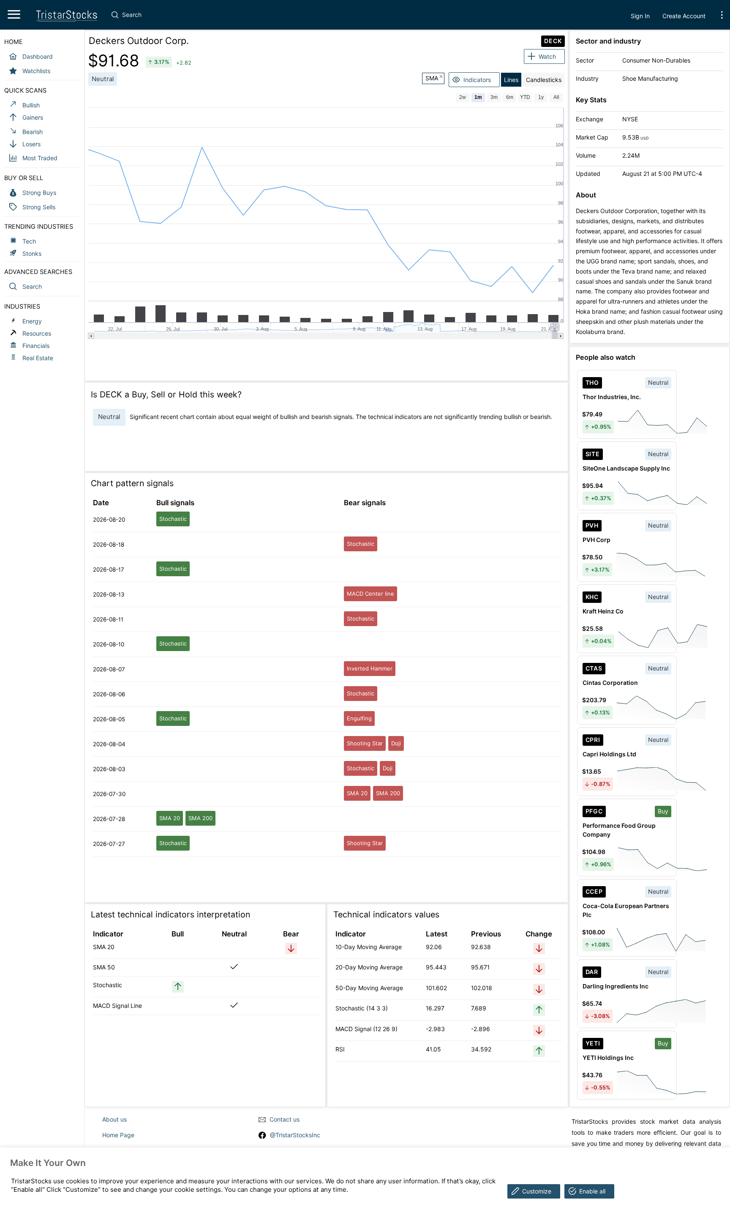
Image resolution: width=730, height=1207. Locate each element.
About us (114, 1119)
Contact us (285, 1119)
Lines (511, 80)
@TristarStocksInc (295, 1135)
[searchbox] (287, 14)
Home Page (118, 1135)
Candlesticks (543, 80)
